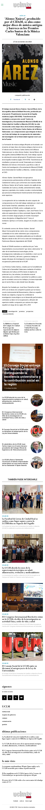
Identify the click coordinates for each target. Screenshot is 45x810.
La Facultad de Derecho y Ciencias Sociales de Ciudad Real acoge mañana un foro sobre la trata (33, 328)
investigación (12, 311)
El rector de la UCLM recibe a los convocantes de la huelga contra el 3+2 (22, 781)
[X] (15, 697)
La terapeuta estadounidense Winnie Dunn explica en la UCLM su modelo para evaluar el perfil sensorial (21, 767)
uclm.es (23, 15)
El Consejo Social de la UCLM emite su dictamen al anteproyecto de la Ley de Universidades (15, 431)
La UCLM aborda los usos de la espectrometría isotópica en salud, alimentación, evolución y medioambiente (15, 400)
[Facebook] (4, 697)
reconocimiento (8, 314)
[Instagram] (10, 697)
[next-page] (39, 347)
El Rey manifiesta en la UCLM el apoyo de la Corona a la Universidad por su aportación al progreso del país (21, 774)
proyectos (29, 311)
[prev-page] (35, 347)
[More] (34, 99)
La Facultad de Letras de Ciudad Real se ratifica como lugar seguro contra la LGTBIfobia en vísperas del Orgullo (20, 521)
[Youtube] (21, 697)
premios (22, 311)
